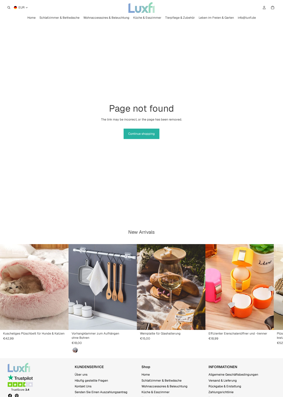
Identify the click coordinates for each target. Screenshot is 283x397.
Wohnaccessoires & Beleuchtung (165, 386)
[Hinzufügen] (130, 323)
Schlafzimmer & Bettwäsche (162, 380)
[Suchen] (9, 7)
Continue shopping (141, 134)
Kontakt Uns (83, 386)
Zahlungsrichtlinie (221, 392)
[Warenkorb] (272, 7)
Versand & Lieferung (222, 380)
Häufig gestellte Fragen (91, 380)
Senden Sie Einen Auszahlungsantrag (101, 392)
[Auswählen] (62, 323)
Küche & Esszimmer (156, 392)
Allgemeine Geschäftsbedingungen (233, 375)
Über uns (81, 375)
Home (146, 375)
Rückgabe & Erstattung (224, 386)
